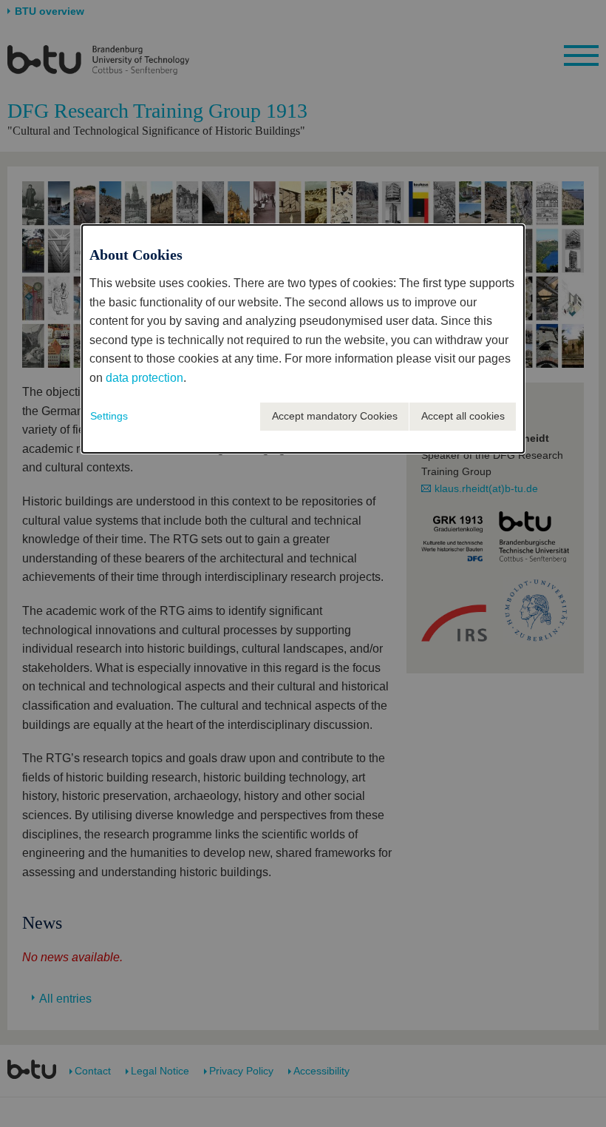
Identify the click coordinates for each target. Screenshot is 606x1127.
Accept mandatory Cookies (335, 416)
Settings (109, 416)
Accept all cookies (463, 416)
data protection (144, 377)
